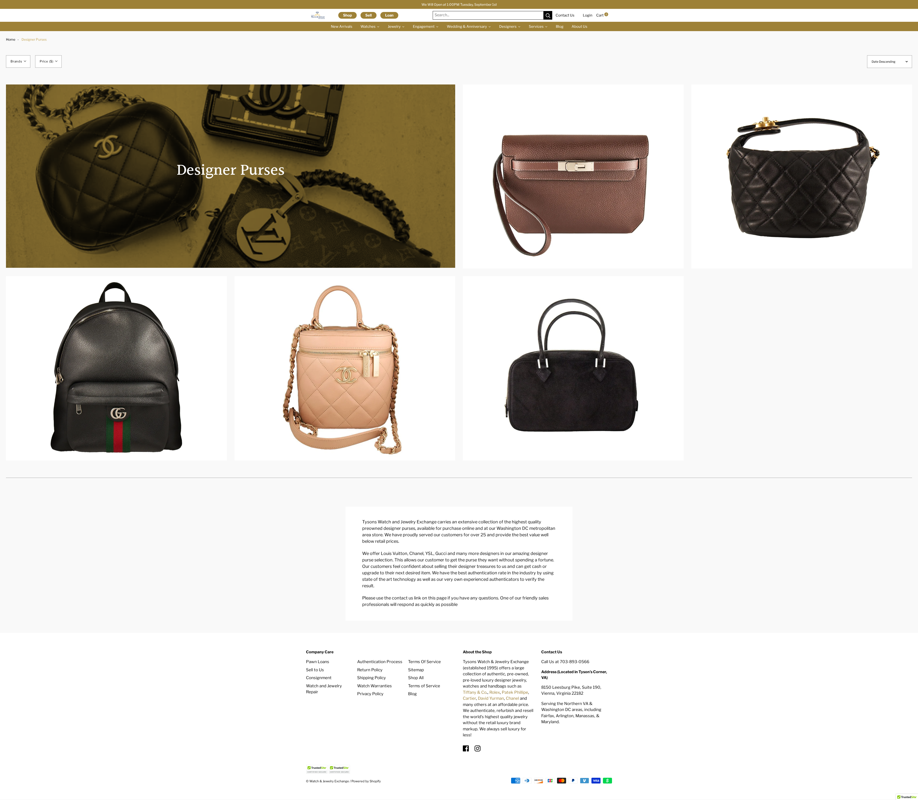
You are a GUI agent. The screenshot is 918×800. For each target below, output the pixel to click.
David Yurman (491, 698)
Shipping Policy (371, 677)
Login (587, 15)
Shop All (416, 677)
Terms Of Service (424, 661)
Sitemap (416, 669)
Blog (412, 693)
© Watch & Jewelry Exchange (327, 781)
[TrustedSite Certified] (317, 769)
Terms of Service (424, 685)
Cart (601, 15)
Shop (347, 15)
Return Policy (369, 669)
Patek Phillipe (515, 692)
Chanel (512, 698)
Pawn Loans (317, 661)
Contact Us (565, 15)
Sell (368, 15)
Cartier (469, 698)
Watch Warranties (374, 685)
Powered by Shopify (366, 781)
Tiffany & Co (474, 692)
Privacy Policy (370, 693)
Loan (389, 15)
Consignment (319, 677)
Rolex (494, 692)
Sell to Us (315, 669)
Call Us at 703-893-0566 (565, 661)
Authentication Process (379, 661)
